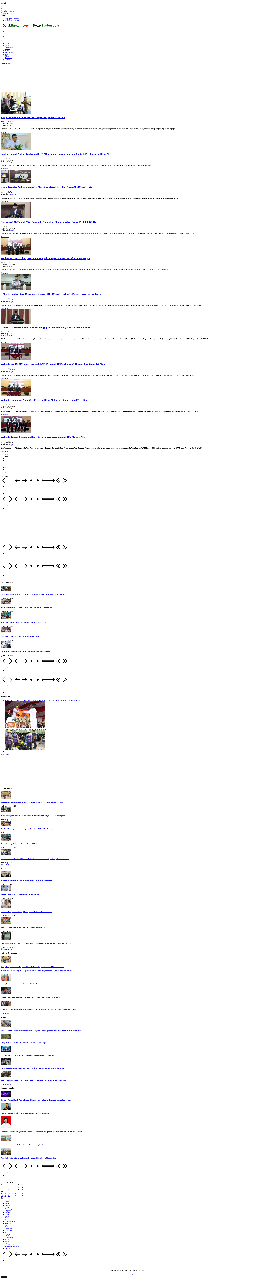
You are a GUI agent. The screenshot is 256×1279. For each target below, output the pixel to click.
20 (12, 1193)
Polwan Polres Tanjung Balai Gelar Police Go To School (20, 636)
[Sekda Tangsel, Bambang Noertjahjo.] (16, 150)
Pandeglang (8, 1209)
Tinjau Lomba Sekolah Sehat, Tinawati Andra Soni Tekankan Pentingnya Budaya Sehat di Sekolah (35, 859)
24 (2, 1196)
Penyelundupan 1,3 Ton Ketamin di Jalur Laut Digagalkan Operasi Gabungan (27, 1055)
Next (6, 471)
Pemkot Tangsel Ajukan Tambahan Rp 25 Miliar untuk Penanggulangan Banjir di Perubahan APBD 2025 (55, 154)
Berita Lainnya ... (6, 755)
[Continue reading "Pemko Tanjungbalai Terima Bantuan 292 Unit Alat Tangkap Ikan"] (6, 618)
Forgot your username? (12, 19)
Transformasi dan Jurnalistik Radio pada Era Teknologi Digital (22, 1145)
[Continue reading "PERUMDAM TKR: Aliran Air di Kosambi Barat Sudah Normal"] (25, 749)
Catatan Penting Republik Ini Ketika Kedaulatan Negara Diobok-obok (25, 1113)
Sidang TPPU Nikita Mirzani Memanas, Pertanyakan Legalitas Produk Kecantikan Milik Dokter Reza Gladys (38, 1009)
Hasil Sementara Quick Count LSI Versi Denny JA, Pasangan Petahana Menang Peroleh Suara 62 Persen (37, 943)
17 (2, 1193)
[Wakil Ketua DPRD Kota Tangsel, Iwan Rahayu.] (16, 290)
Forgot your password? (12, 20)
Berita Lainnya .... (6, 657)
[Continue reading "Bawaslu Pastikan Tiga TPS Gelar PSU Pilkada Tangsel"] (6, 890)
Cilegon (7, 1205)
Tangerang (8, 1211)
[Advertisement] (61, 78)
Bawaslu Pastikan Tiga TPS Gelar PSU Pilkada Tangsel (20, 894)
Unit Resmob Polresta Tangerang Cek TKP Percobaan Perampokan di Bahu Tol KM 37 (31, 997)
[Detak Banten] (31, 28)
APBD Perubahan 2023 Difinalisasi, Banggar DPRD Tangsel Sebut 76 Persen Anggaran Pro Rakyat (51, 294)
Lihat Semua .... (6, 1013)
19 (9, 1193)
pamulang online (131, 1274)
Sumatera (12, 125)
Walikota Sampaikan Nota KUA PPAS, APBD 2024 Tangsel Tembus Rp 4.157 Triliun (44, 400)
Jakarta (7, 1220)
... (5, 466)
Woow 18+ (8, 1230)
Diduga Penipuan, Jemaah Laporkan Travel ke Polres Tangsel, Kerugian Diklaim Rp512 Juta (32, 802)
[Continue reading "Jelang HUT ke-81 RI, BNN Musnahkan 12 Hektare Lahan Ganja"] (6, 1039)
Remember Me (8, 13)
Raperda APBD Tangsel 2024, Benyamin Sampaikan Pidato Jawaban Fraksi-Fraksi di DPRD (48, 222)
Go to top (4, 1277)
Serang (7, 1203)
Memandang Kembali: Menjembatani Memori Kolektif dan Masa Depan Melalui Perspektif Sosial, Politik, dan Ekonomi (41, 1132)
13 (12, 1191)
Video (7, 1243)
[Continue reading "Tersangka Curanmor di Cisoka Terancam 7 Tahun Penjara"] (6, 980)
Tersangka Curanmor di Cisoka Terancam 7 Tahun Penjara (21, 984)
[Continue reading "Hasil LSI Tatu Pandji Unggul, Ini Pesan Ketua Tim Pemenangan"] (6, 923)
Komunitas (8, 1229)
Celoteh (7, 1234)
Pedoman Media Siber (12, 1247)
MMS (6, 1232)
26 (9, 1196)
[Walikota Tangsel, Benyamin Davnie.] (16, 218)
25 (5, 1196)
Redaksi (10, 122)
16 (23, 1191)
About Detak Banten (11, 1245)
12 (9, 1191)
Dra (9, 158)
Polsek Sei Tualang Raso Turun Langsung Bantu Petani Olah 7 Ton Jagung (26, 607)
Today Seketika (10, 1238)
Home (7, 1202)
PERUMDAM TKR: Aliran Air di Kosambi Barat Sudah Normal (25, 729)
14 (16, 1191)
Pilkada (7, 1239)
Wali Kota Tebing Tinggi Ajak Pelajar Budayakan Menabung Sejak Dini (25, 651)
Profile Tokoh (9, 1227)
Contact (7, 1248)
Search (4, 63)
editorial (7, 1236)
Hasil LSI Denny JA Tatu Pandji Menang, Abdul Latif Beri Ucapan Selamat (26, 912)
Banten (7, 1218)
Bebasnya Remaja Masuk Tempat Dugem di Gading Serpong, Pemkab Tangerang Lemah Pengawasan (36, 1100)
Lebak (7, 1207)
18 (5, 1193)
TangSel (7, 1212)
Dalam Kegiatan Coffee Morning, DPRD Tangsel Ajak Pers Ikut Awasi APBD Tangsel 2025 (47, 187)
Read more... (5, 132)
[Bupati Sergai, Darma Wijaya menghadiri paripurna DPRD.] (16, 113)
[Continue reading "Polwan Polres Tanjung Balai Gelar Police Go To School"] (6, 632)
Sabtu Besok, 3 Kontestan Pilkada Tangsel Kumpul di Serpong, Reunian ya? (27, 880)
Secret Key (4, 11)
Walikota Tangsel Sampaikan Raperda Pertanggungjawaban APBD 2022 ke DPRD (43, 437)
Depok (7, 1214)
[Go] (1, 63)
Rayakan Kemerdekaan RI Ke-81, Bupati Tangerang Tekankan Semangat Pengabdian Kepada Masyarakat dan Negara (42, 700)
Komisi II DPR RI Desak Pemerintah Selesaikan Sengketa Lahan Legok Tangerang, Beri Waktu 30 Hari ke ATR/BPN (41, 1031)
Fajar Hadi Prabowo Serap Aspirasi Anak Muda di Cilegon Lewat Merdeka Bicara (29, 1158)
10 (2, 1191)
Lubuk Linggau (10, 1221)
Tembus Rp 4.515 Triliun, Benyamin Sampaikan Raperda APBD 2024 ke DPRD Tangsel (45, 258)
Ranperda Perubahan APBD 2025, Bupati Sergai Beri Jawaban (33, 117)
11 (5, 1191)
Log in (3, 15)
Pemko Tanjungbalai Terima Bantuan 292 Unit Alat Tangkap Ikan (23, 622)
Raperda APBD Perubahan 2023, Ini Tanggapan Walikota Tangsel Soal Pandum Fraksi (45, 327)
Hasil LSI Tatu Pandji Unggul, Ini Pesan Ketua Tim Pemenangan (23, 927)
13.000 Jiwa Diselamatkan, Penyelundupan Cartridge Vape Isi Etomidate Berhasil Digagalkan (33, 1068)
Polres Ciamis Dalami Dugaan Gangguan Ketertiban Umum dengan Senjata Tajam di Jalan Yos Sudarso (36, 971)
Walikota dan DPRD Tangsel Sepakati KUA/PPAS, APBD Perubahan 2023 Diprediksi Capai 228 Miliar (54, 364)
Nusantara (8, 1223)
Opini (6, 1225)
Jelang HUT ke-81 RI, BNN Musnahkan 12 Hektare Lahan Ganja (23, 1043)
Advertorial (8, 1241)
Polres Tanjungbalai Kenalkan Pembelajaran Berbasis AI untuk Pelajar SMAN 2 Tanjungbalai (33, 594)
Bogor (7, 1216)
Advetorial (12, 195)
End (6, 473)
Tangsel (11, 162)
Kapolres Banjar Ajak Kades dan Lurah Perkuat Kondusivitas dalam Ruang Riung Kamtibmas (33, 1080)
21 (16, 1193)
